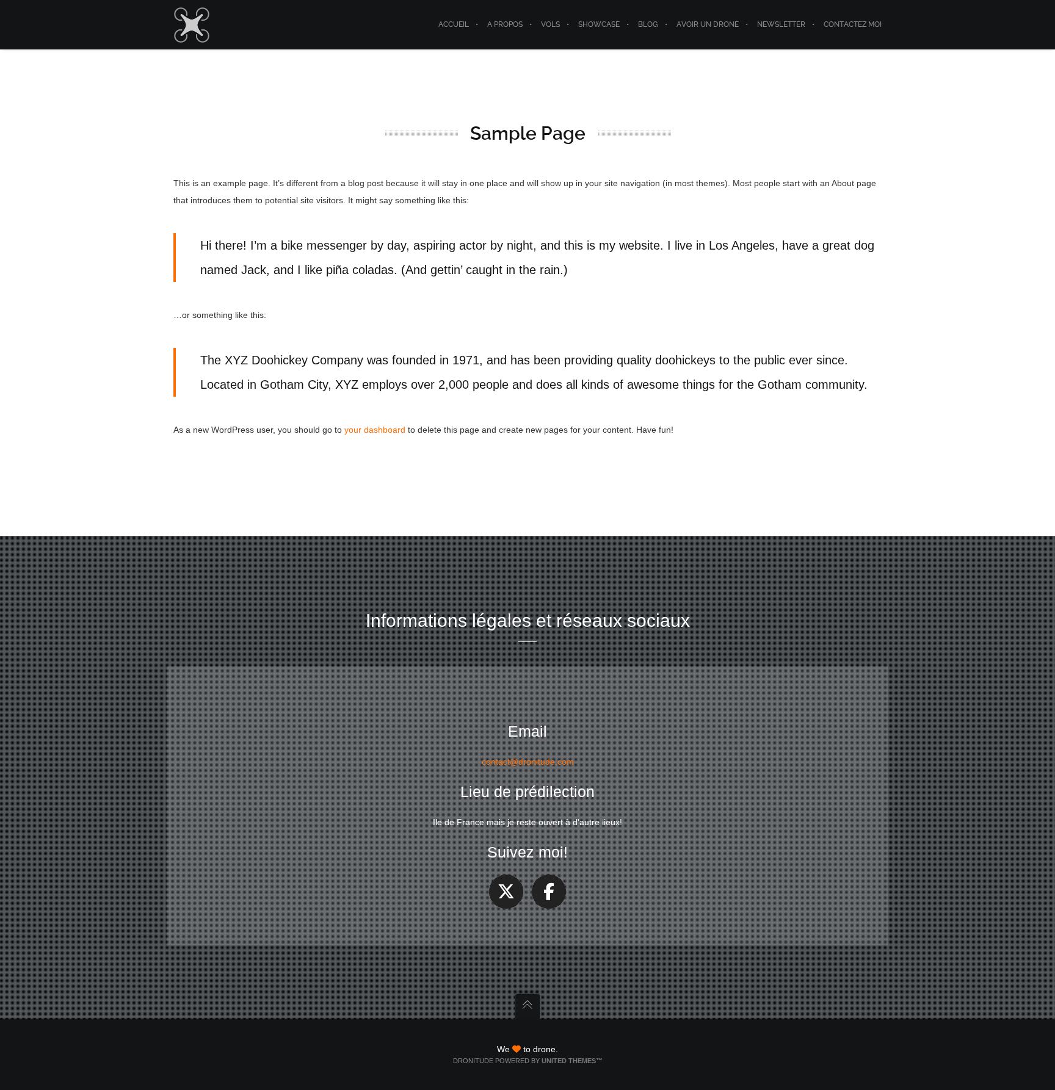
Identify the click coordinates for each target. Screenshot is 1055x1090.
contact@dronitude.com (528, 762)
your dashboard (374, 430)
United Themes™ (572, 1060)
